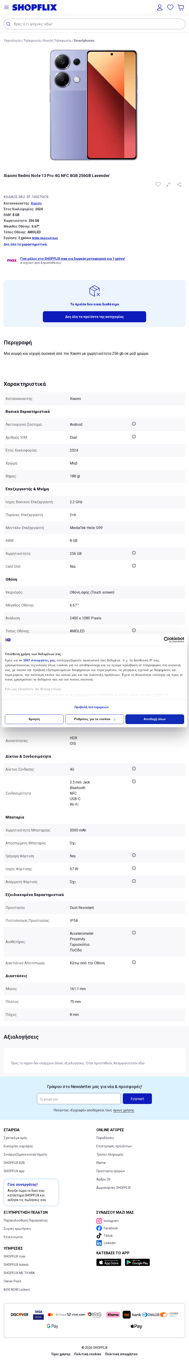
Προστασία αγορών (110, 1171)
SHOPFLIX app (14, 1171)
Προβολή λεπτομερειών (91, 707)
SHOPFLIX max (14, 1256)
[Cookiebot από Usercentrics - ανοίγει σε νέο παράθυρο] (164, 640)
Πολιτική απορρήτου (121, 1354)
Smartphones (84, 40)
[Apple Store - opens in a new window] (109, 1262)
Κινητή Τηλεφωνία (57, 40)
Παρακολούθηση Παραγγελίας (26, 1220)
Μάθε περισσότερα (45, 238)
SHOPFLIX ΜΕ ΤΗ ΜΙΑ (19, 1273)
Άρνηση (34, 719)
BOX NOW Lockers (17, 1289)
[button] (6, 7)
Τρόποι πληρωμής (110, 1154)
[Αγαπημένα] (170, 7)
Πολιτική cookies (87, 1354)
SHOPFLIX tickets (16, 1264)
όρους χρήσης (123, 1110)
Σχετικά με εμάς (15, 1138)
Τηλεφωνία (32, 40)
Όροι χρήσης (61, 1354)
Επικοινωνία (13, 1237)
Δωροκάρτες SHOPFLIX (113, 1187)
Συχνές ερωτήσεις (17, 1229)
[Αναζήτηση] (9, 24)
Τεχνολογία (12, 40)
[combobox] (94, 24)
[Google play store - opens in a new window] (137, 1262)
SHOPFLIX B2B (14, 1163)
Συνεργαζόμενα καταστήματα (25, 1154)
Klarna (101, 1163)
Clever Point (12, 1281)
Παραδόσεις (105, 1138)
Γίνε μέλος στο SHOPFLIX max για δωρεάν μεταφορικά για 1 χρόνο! (72, 258)
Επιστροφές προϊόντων (114, 1146)
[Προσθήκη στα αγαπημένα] (158, 184)
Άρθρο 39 (103, 1179)
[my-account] (159, 7)
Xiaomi (36, 203)
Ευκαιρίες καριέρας (18, 1146)
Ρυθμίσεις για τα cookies (92, 719)
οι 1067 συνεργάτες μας (37, 660)
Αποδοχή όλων (155, 719)
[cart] (181, 7)
